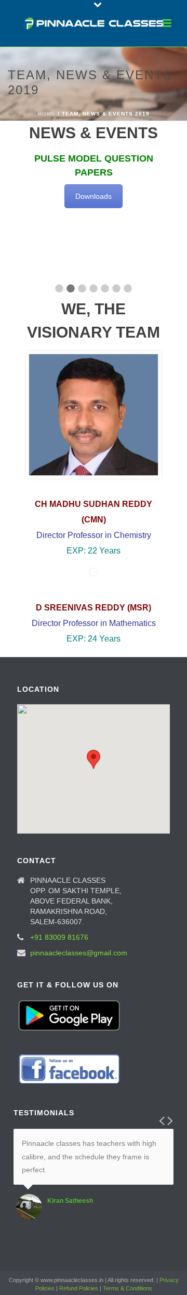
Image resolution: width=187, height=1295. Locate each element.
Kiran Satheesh (70, 1201)
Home (47, 114)
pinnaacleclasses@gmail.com (78, 953)
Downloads (93, 196)
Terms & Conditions (127, 1288)
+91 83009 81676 (59, 937)
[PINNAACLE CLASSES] (93, 23)
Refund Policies (78, 1288)
